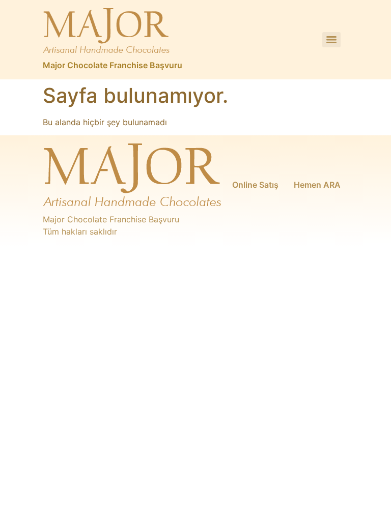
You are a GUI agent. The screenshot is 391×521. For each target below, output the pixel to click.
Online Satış (255, 185)
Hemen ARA (317, 185)
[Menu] (331, 39)
